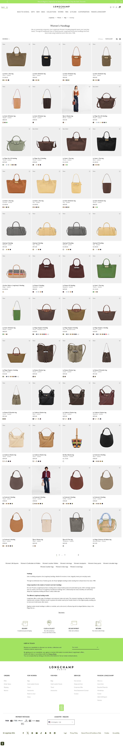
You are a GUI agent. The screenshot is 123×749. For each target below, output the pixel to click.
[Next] (29, 56)
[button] (4, 7)
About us (99, 681)
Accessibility (116, 733)
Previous (8, 2)
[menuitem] (61, 722)
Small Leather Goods (33, 684)
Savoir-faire (100, 684)
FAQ (5, 681)
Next (115, 2)
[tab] (9, 71)
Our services (77, 681)
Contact (76, 693)
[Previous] (3, 56)
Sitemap (99, 700)
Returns (6, 690)
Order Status (7, 684)
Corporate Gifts (78, 687)
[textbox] (56, 722)
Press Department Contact (81, 690)
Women (59, 17)
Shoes (29, 697)
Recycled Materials (102, 687)
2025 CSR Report (102, 697)
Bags (65, 17)
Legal (65, 733)
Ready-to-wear (31, 693)
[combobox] (61, 722)
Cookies (107, 733)
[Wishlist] (29, 44)
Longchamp (51, 17)
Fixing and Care (78, 684)
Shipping (6, 687)
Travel (29, 687)
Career (99, 693)
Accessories (30, 690)
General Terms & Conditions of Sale (91, 733)
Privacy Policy (52, 654)
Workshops (100, 690)
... (62, 555)
